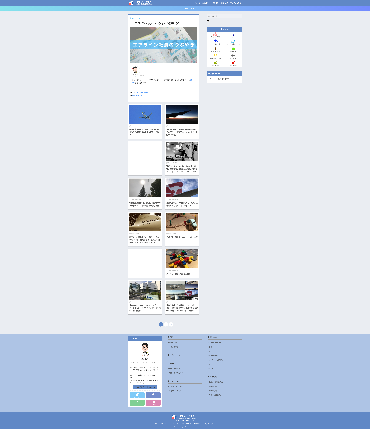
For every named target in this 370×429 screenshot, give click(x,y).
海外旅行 (215, 3)
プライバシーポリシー (163, 424)
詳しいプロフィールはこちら (145, 387)
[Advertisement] (145, 154)
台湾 (210, 347)
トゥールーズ (213, 355)
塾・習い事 (173, 342)
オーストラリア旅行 (216, 360)
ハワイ (211, 368)
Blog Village (233, 65)
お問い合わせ (236, 3)
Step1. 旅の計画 (215, 37)
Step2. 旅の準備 (215, 44)
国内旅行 (225, 3)
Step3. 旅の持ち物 (215, 51)
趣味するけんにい (144, 375)
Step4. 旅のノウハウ (215, 58)
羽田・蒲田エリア (175, 369)
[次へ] (171, 324)
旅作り (206, 3)
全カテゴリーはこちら (185, 8)
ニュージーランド (215, 342)
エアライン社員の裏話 (140, 92)
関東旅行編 (213, 386)
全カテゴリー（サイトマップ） (182, 424)
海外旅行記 (233, 58)
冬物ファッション (175, 391)
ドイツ (211, 364)
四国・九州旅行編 (215, 395)
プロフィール (195, 3)
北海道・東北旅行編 (216, 382)
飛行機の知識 (137, 96)
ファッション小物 (175, 386)
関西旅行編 (213, 391)
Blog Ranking (215, 65)
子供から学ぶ (173, 347)
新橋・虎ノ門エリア (176, 373)
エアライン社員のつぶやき (233, 44)
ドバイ (211, 351)
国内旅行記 (233, 51)
